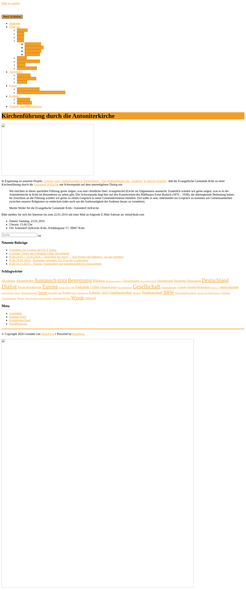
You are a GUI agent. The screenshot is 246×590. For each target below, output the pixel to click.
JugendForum (33, 51)
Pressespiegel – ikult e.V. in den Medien (41, 92)
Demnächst (24, 75)
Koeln (66, 292)
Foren (20, 40)
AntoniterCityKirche (46, 184)
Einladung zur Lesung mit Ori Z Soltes (32, 250)
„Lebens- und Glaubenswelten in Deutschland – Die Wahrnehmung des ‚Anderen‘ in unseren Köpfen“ (105, 181)
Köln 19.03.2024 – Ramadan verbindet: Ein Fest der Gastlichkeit (48, 260)
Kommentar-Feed (20, 320)
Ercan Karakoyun (30, 287)
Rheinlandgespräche (185, 293)
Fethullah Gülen (87, 287)
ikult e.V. (215, 288)
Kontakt (14, 96)
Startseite (14, 23)
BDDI (62, 280)
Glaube (182, 287)
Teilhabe (225, 293)
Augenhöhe (24, 281)
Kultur (74, 293)
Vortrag (20, 298)
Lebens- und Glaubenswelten (110, 293)
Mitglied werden (27, 68)
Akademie (8, 281)
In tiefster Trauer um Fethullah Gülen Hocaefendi (39, 253)
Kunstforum (83, 293)
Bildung (99, 281)
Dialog (9, 286)
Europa (50, 286)
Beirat (20, 33)
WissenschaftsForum (61, 299)
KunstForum (32, 54)
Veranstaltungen (26, 78)
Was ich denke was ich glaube (38, 299)
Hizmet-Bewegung (28, 61)
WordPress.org (18, 323)
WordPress (78, 334)
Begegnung (80, 280)
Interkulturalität (229, 287)
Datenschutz (24, 103)
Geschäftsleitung (124, 288)
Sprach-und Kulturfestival (208, 293)
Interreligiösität (29, 293)
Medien (137, 293)
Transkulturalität (9, 299)
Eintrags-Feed (17, 316)
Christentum (130, 281)
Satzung (22, 58)
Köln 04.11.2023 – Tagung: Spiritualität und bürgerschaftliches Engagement (55, 263)
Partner (21, 65)
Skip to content (11, 3)
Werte (20, 37)
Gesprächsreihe (169, 287)
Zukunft (90, 298)
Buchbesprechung (114, 281)
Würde (77, 297)
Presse (13, 85)
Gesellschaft (146, 286)
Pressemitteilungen (28, 89)
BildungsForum (34, 47)
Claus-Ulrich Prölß (148, 281)
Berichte (22, 82)
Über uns (14, 26)
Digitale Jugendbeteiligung (25, 106)
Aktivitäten (16, 71)
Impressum (23, 99)
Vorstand (22, 30)
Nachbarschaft (152, 293)
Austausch (45, 280)
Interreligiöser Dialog (11, 293)
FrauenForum (33, 44)
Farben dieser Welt (66, 288)
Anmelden (15, 313)
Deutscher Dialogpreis (187, 280)
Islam (42, 292)
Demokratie (165, 281)
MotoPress (47, 334)
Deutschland (215, 280)
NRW (168, 292)
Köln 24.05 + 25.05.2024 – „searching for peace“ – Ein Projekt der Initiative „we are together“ (66, 256)
